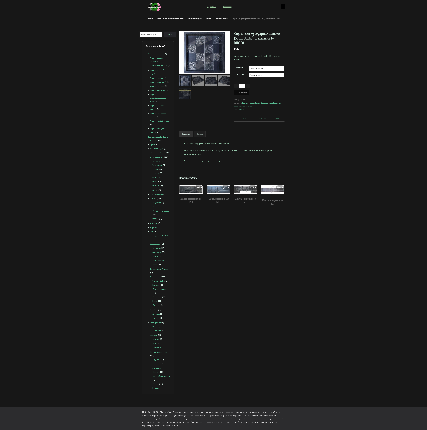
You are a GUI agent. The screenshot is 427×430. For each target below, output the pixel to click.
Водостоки (156, 368)
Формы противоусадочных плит (158, 98)
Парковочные (158, 260)
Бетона (241, 109)
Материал (240, 68)
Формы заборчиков (158, 82)
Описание (186, 134)
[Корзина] (275, 6)
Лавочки (155, 173)
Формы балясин (156, 78)
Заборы (153, 199)
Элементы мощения (245, 106)
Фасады (153, 335)
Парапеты (156, 256)
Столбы (155, 219)
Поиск (170, 35)
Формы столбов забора (159, 121)
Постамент (156, 297)
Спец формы (155, 323)
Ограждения (155, 244)
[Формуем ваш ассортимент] (154, 6)
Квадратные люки (160, 236)
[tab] (186, 134)
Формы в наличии (155, 54)
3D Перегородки (156, 149)
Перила (155, 264)
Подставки (156, 203)
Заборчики (156, 252)
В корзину (243, 92)
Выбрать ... (192, 207)
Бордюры (156, 360)
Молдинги (156, 347)
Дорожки (156, 314)
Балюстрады (157, 161)
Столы (155, 182)
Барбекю (153, 227)
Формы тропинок (157, 86)
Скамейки (156, 177)
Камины (153, 223)
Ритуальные (155, 277)
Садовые (153, 310)
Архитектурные (156, 157)
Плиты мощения (159, 289)
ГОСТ (154, 343)
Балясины (156, 248)
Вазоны (155, 169)
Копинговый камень (161, 376)
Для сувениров (156, 194)
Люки (152, 232)
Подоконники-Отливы (159, 269)
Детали (200, 134)
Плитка (257, 103)
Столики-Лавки (158, 281)
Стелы (155, 301)
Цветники (156, 305)
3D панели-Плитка (158, 153)
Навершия (156, 207)
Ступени (155, 388)
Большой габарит (248, 103)
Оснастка (240, 74)
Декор (154, 190)
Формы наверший (157, 90)
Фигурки (155, 318)
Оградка (155, 285)
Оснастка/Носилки (159, 66)
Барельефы (157, 165)
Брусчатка (156, 364)
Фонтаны (156, 186)
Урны (152, 145)
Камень (155, 339)
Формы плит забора (160, 211)
